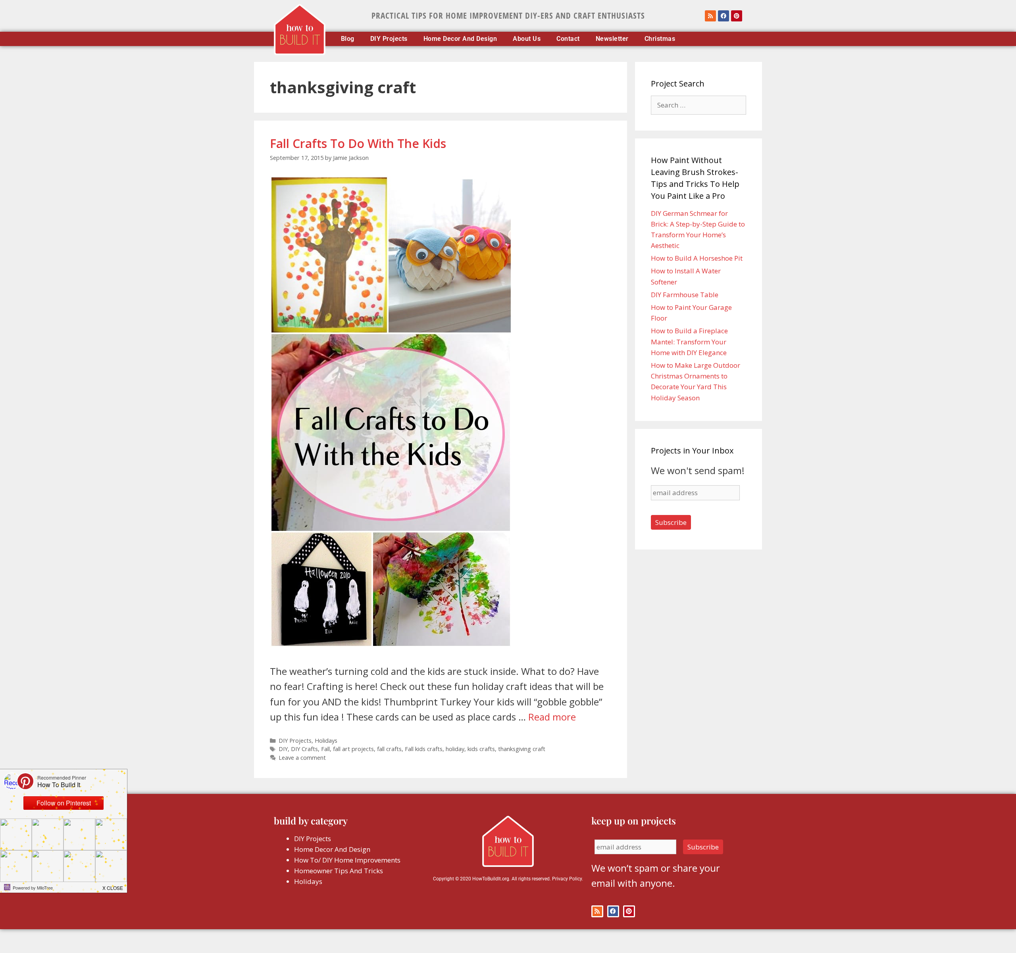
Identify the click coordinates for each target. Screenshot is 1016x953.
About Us (527, 39)
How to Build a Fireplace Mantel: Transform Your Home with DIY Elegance (689, 341)
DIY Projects (389, 39)
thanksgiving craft (521, 749)
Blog (347, 39)
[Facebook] (723, 15)
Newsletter (612, 39)
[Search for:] (698, 105)
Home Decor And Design (460, 39)
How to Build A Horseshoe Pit (697, 258)
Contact (568, 39)
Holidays (326, 740)
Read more (552, 716)
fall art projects (353, 749)
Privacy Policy (567, 879)
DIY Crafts (304, 749)
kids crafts (481, 749)
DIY (283, 749)
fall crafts (389, 749)
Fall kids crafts (424, 749)
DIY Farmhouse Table (684, 294)
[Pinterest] (736, 15)
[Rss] (710, 15)
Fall (325, 749)
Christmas (660, 39)
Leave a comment (302, 757)
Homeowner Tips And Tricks (338, 870)
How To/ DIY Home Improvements (347, 860)
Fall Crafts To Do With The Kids (358, 143)
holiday (455, 749)
